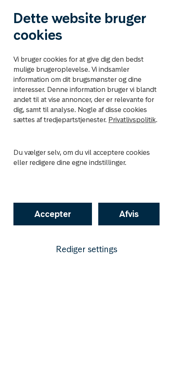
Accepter (52, 214)
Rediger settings (86, 249)
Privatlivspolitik (132, 119)
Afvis (129, 214)
